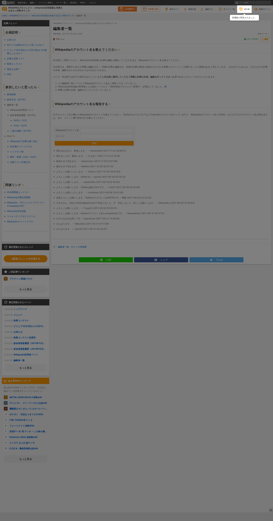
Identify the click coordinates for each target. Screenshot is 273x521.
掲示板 (247, 9)
